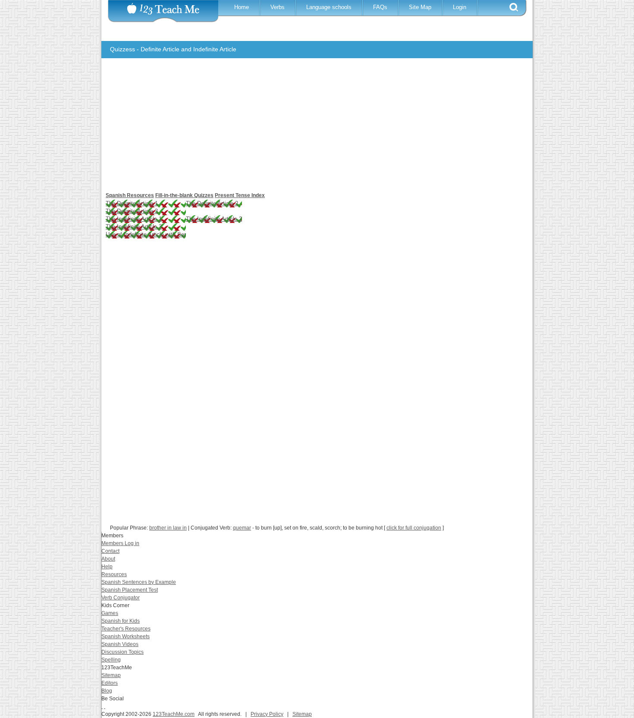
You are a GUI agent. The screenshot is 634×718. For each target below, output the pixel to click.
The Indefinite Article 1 (134, 219)
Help (107, 567)
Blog (106, 691)
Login (459, 7)
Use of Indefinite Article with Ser (146, 234)
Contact (110, 551)
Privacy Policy (267, 714)
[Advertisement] (310, 129)
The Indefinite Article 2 (214, 219)
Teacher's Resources (126, 629)
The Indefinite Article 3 (134, 226)
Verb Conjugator (120, 598)
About (108, 559)
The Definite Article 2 (212, 203)
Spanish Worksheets (125, 636)
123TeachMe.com (174, 714)
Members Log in (120, 543)
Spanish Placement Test (129, 590)
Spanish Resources (130, 195)
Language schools (329, 7)
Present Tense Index (240, 195)
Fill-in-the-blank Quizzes (184, 195)
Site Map (420, 7)
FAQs (380, 7)
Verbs (277, 7)
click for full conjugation (413, 528)
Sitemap (111, 675)
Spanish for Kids (120, 621)
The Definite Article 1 (132, 203)
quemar (242, 528)
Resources (114, 574)
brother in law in (168, 528)
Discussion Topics (122, 652)
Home (241, 7)
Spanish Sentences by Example (138, 582)
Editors (109, 683)
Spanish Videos (119, 644)
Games (109, 613)
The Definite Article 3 (132, 211)
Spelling (111, 660)
